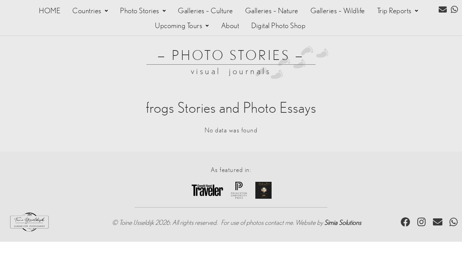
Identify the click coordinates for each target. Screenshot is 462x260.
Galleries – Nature (271, 11)
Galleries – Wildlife (337, 11)
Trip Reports (394, 11)
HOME (49, 11)
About (230, 25)
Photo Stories (139, 11)
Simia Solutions (342, 222)
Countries (86, 11)
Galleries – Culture (205, 11)
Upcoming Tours (178, 25)
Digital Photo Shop (278, 25)
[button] (90, 10)
